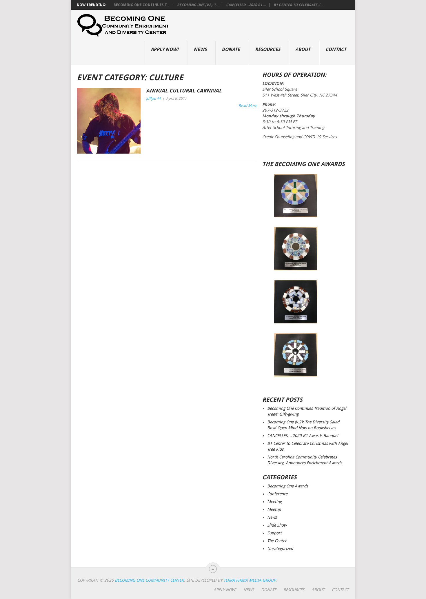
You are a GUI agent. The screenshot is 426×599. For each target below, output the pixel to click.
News (200, 49)
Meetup (274, 509)
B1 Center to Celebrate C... (298, 5)
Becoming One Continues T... (141, 5)
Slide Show (277, 525)
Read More (248, 105)
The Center (277, 540)
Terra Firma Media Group (249, 580)
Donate (231, 49)
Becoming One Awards (287, 486)
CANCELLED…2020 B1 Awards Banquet (302, 435)
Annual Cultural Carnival (184, 91)
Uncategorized (280, 548)
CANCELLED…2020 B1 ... (246, 5)
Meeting (274, 501)
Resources (267, 49)
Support (274, 533)
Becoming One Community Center (149, 580)
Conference (277, 493)
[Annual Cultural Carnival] (109, 121)
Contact (335, 49)
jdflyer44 (153, 98)
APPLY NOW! (165, 49)
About (302, 49)
